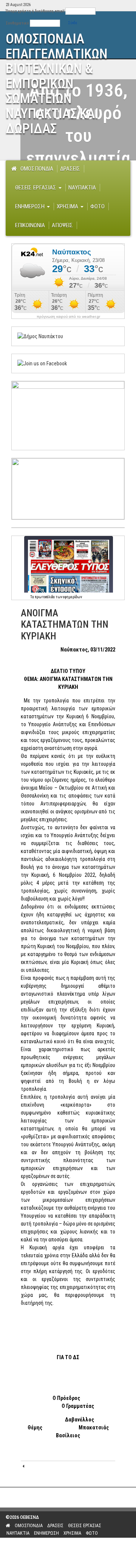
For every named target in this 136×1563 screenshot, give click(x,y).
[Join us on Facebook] (42, 363)
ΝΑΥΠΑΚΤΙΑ (82, 187)
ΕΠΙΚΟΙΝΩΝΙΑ (30, 225)
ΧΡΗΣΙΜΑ (68, 206)
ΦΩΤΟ (97, 206)
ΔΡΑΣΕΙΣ (70, 168)
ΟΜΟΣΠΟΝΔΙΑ (36, 168)
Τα (32, 597)
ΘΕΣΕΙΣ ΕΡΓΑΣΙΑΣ (36, 187)
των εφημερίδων (68, 597)
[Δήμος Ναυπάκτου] (40, 336)
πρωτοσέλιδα (45, 597)
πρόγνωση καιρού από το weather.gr (68, 317)
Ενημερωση (30, 206)
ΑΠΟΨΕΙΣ (62, 225)
